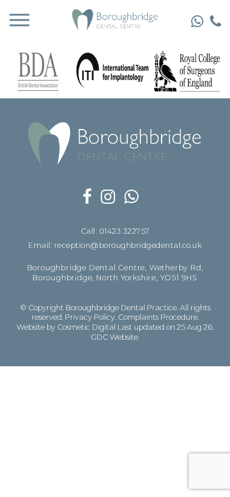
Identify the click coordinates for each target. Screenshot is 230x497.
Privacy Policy (90, 317)
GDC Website (114, 337)
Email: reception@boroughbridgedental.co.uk (115, 245)
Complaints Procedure (158, 317)
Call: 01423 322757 (115, 231)
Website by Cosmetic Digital (66, 327)
